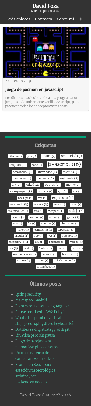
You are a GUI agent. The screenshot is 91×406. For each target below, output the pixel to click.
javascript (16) (64, 164)
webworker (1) (22, 178)
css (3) (13, 248)
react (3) (18, 217)
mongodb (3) (19, 204)
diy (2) (16, 184)
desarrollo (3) (22, 172)
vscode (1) (76, 241)
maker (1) (23, 229)
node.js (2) (76, 211)
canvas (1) (55, 217)
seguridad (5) (71, 156)
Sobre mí (65, 19)
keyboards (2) (69, 178)
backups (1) (25, 198)
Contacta (43, 19)
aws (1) (77, 191)
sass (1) (17, 223)
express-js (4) (62, 198)
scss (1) (38, 211)
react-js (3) (71, 172)
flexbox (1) (45, 248)
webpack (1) (55, 211)
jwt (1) (52, 235)
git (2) (62, 191)
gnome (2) (73, 184)
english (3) (18, 165)
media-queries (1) (24, 254)
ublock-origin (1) (64, 260)
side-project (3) (21, 191)
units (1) (77, 248)
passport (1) (69, 235)
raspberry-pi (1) (19, 241)
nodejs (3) (41, 204)
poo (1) (38, 235)
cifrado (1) (15, 156)
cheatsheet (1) (69, 223)
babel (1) (76, 204)
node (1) (37, 165)
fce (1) (31, 223)
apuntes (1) (48, 223)
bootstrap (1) (70, 254)
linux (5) (48, 156)
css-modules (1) (18, 211)
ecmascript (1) (43, 229)
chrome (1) (23, 260)
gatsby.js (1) (45, 191)
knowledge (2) (47, 172)
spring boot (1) (46, 266)
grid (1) (28, 248)
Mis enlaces (19, 19)
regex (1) (59, 204)
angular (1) (21, 235)
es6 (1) (39, 241)
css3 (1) (62, 248)
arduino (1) (36, 217)
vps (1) (42, 198)
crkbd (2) (32, 184)
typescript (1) (66, 229)
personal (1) (48, 254)
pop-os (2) (52, 184)
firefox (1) (42, 260)
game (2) (73, 217)
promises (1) (56, 241)
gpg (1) (31, 156)
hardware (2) (45, 178)
